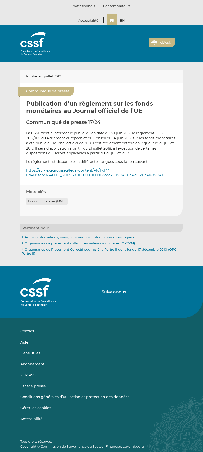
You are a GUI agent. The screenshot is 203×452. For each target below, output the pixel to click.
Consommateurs (116, 6)
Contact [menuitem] (27, 331)
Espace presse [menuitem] (33, 386)
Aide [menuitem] (24, 342)
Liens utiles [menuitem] (30, 353)
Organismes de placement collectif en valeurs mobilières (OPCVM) (80, 243)
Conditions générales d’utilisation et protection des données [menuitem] (74, 397)
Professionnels (83, 6)
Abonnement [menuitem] (32, 364)
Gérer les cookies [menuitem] (35, 408)
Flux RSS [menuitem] (28, 375)
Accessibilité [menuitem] (31, 419)
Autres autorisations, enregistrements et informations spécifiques (79, 237)
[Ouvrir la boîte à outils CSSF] (144, 46)
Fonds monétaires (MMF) (47, 201)
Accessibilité (88, 20)
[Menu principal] (179, 42)
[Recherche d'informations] (138, 46)
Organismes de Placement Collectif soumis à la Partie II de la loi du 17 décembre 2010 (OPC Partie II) (99, 251)
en (122, 20)
